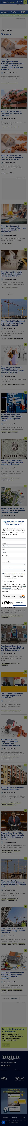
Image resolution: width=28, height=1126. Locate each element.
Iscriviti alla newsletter (19, 603)
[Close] (26, 523)
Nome (3, 537)
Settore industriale (7, 568)
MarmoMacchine (18, 576)
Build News (7, 576)
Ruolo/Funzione (6, 562)
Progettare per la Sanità (10, 578)
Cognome (4, 543)
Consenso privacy (9, 581)
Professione (5, 556)
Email (3, 549)
